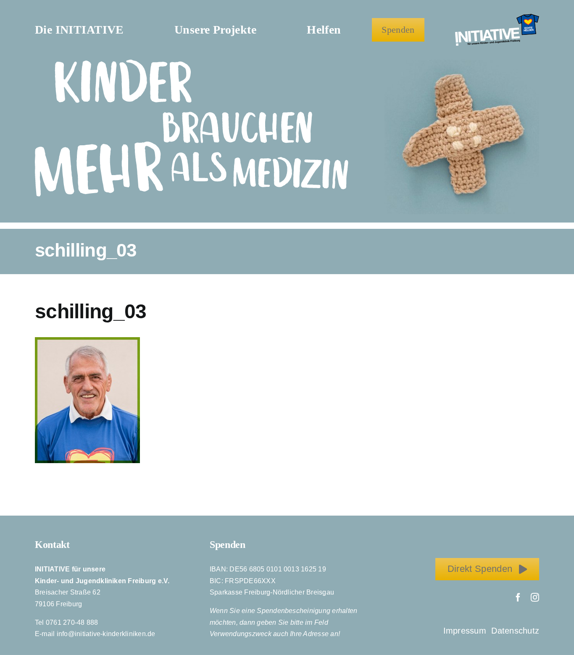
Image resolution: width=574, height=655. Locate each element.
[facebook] (518, 597)
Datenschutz (515, 630)
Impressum (466, 630)
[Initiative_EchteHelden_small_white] (497, 17)
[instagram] (535, 597)
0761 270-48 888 (72, 622)
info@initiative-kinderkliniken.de (106, 633)
